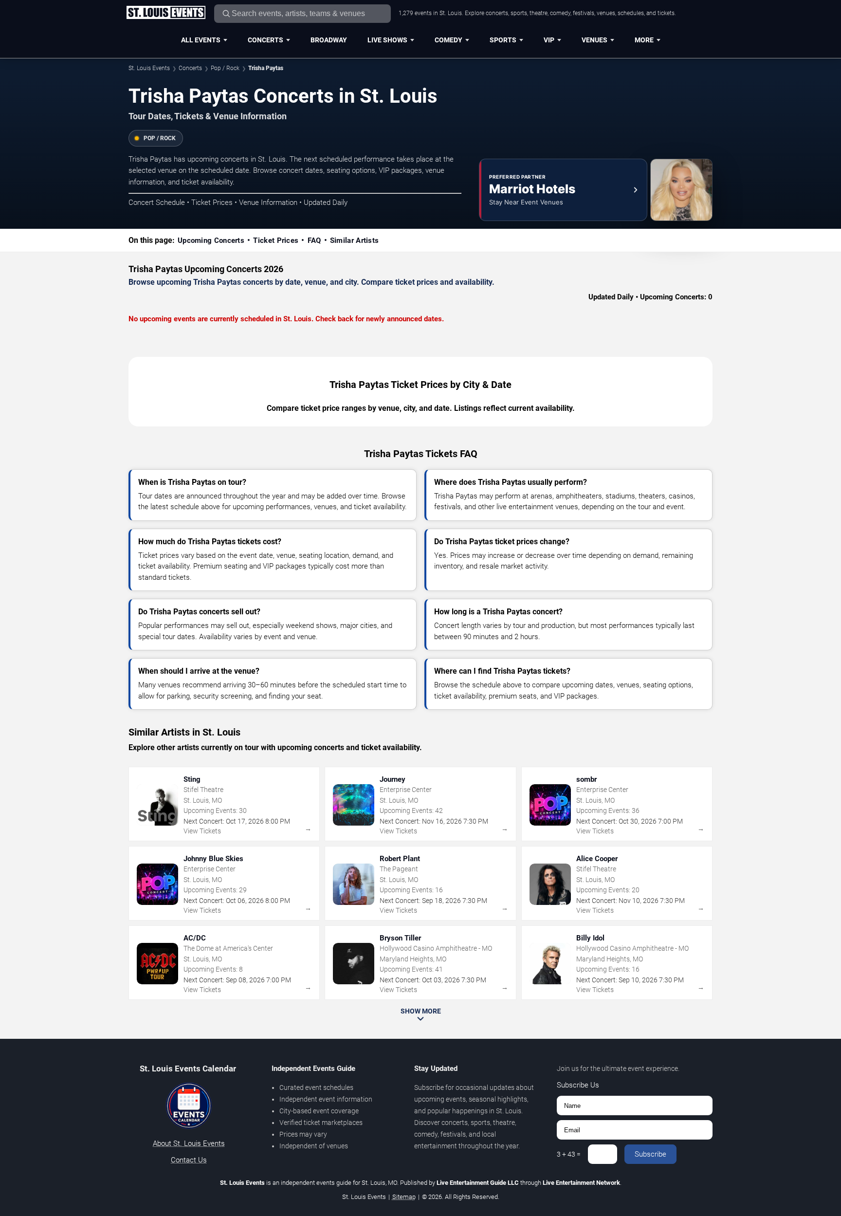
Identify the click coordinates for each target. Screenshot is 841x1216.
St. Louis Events (149, 68)
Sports (503, 40)
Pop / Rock (225, 68)
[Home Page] (165, 13)
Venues (594, 40)
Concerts (265, 40)
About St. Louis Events (189, 1143)
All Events (200, 40)
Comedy (448, 40)
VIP (549, 40)
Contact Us (189, 1160)
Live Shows (387, 40)
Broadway (329, 40)
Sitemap (404, 1196)
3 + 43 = (569, 1154)
